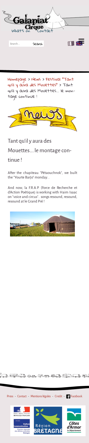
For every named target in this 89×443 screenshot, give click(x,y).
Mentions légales (41, 396)
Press (10, 396)
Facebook (76, 396)
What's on (21, 30)
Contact (45, 30)
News (36, 79)
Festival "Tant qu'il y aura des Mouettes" (41, 82)
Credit (58, 396)
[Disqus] (42, 304)
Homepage (17, 79)
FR (70, 43)
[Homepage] (48, 21)
